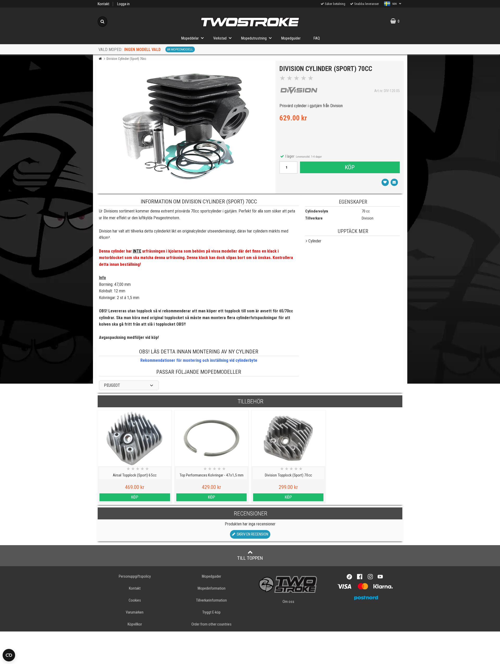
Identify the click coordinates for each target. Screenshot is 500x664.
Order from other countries (211, 624)
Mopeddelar (190, 38)
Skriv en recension (251, 534)
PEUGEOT (112, 385)
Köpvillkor (135, 624)
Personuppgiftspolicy (135, 576)
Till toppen (250, 558)
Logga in (123, 4)
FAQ (317, 38)
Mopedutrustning (254, 38)
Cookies (135, 600)
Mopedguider (291, 38)
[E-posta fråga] (394, 182)
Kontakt (103, 4)
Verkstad (220, 38)
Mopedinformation (212, 588)
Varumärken (134, 612)
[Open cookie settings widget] (9, 655)
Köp (350, 167)
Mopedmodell (181, 49)
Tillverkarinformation (211, 600)
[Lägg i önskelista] (385, 182)
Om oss (288, 601)
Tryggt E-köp (211, 612)
